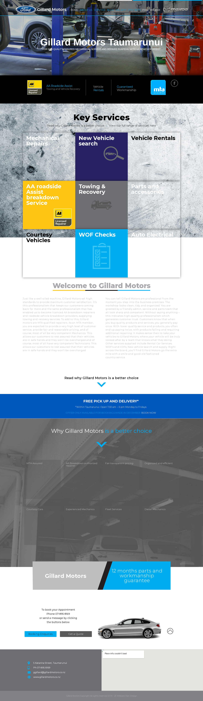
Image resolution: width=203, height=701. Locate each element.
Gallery (121, 10)
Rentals (98, 90)
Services (99, 9)
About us (86, 9)
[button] (86, 9)
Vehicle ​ (98, 86)
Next (199, 37)
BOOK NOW (148, 412)
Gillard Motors (52, 9)
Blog (110, 10)
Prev (4, 37)
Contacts (134, 10)
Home (74, 10)
